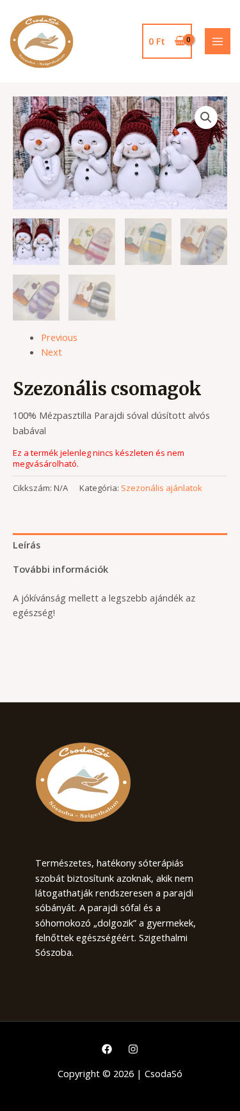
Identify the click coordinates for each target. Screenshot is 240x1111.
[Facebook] (107, 1049)
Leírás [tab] (26, 544)
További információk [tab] (60, 569)
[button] (206, 117)
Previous (59, 337)
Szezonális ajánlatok (161, 488)
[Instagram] (133, 1049)
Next (51, 351)
